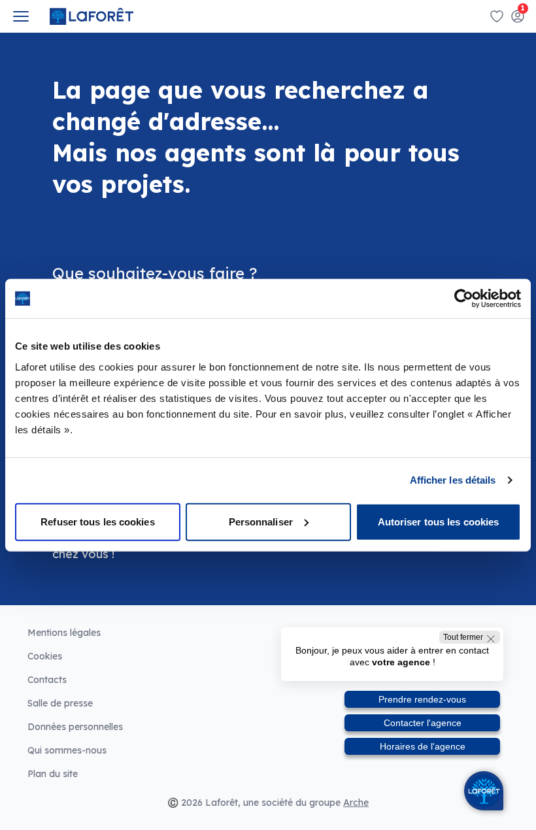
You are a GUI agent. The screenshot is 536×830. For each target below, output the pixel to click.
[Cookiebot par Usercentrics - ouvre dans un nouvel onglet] (464, 298)
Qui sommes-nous (67, 750)
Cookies (44, 656)
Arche (356, 802)
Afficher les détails (453, 480)
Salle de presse (60, 703)
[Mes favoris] (497, 16)
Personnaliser (261, 521)
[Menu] (20, 16)
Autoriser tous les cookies (438, 521)
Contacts (47, 680)
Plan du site (52, 774)
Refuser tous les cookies (97, 521)
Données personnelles (75, 727)
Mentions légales (64, 633)
